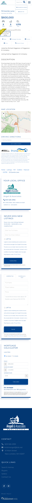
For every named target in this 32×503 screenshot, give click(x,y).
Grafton (19, 170)
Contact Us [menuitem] (6, 477)
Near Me (22, 11)
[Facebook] (4, 486)
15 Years (15, 356)
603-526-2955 (10, 200)
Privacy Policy (17, 254)
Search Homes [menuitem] (8, 467)
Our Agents (14, 204)
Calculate (16, 382)
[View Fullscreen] (3, 120)
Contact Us (7, 204)
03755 (5, 172)
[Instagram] (8, 486)
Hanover (26, 170)
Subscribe (13, 261)
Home (3, 170)
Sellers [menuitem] (4, 474)
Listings (9, 170)
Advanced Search (22, 7)
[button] (24, 2)
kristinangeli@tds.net (13, 447)
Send (13, 329)
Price (5, 361)
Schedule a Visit (22, 276)
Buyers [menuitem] (4, 470)
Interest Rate (8, 373)
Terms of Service (19, 336)
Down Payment (8, 367)
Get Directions (16, 143)
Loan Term (7, 352)
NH (14, 170)
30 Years (8, 356)
